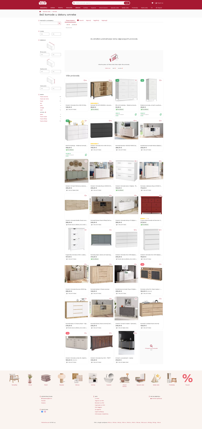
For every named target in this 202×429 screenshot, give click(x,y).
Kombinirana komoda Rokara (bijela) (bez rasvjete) (154, 145)
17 (161, 230)
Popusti (188, 385)
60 (86, 80)
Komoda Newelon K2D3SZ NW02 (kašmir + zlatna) (130, 145)
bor (41, 103)
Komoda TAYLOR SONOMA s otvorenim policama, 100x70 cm (107, 105)
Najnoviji (88, 20)
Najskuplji (104, 20)
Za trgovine (98, 409)
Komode (55, 11)
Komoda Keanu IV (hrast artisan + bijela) (77, 323)
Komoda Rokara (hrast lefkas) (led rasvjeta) (103, 220)
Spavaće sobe (140, 385)
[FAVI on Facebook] (42, 411)
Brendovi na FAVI (99, 403)
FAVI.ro (124, 422)
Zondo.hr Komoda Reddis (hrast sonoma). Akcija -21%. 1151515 (83, 220)
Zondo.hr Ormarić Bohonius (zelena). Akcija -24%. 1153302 (82, 186)
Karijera (43, 403)
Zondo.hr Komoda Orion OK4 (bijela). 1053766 (152, 254)
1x (148, 218)
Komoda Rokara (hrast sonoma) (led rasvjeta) (103, 323)
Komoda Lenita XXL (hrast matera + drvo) (151, 289)
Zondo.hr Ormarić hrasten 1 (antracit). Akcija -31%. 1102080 (132, 323)
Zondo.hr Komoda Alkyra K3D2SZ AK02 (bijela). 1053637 (106, 186)
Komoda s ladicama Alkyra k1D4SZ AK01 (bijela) (153, 186)
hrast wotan (43, 116)
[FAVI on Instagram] (45, 411)
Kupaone (109, 385)
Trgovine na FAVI (99, 400)
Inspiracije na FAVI (100, 405)
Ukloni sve (107, 68)
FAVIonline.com (45, 422)
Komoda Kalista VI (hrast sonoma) (100, 289)
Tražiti (126, 3)
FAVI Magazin (98, 407)
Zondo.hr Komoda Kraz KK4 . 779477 (101, 358)
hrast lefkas (43, 119)
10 (136, 333)
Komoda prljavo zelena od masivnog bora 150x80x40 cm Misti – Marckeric (111, 254)
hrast (41, 101)
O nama (97, 398)
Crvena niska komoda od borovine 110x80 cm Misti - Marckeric (157, 220)
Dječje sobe (156, 385)
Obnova (77, 385)
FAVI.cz (110, 422)
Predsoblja (172, 385)
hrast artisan (43, 121)
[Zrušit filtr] (45, 112)
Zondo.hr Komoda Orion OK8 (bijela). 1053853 (128, 254)
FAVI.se (138, 422)
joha (41, 105)
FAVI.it (134, 422)
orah (41, 110)
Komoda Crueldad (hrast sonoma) (149, 323)
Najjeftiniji (96, 20)
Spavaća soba (46, 11)
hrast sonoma (44, 96)
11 (161, 120)
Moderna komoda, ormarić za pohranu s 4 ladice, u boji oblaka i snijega (160, 105)
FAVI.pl (119, 422)
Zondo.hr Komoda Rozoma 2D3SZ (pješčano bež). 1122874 (81, 289)
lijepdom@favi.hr (47, 398)
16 (136, 230)
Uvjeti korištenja (99, 411)
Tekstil (46, 385)
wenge (42, 107)
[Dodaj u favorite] (135, 80)
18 (111, 120)
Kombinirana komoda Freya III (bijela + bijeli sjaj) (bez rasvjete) (133, 289)
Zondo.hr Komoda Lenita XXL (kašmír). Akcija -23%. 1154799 (82, 358)
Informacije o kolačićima (101, 414)
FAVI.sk (115, 422)
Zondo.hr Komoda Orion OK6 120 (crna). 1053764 (104, 145)
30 (136, 120)
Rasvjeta (61, 385)
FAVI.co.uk (144, 422)
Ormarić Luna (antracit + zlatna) (124, 358)
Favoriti (81, 20)
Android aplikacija (157, 398)
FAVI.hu (129, 422)
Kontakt (43, 400)
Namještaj (14, 385)
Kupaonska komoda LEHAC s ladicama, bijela (78, 254)
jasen (41, 114)
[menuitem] (44, 7)
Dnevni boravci (125, 385)
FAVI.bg (150, 422)
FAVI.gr (155, 422)
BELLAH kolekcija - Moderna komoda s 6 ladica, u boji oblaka (133, 105)
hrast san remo (44, 99)
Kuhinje (93, 385)
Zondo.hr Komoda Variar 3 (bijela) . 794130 (127, 186)
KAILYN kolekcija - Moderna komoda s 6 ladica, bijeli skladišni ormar (85, 145)
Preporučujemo (70, 20)
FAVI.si (159, 422)
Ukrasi (30, 385)
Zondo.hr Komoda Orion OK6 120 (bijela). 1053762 (79, 105)
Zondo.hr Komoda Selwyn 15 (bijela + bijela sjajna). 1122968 (132, 220)
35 (111, 80)
